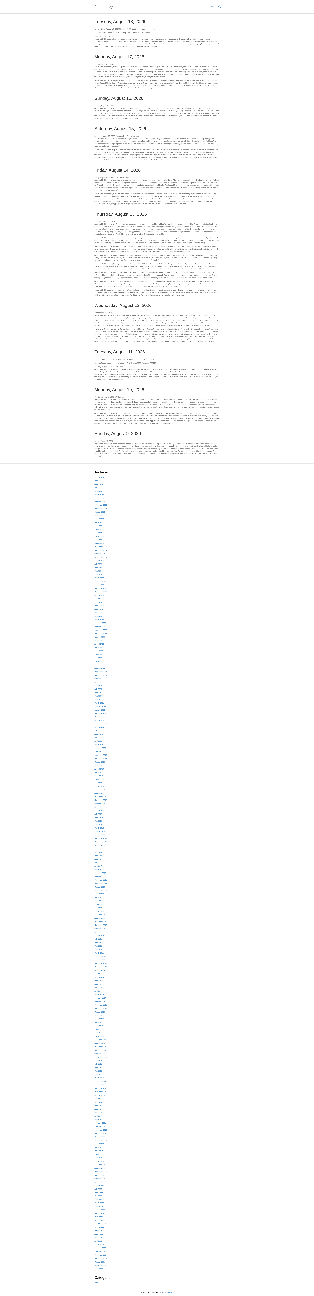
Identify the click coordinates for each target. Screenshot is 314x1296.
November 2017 (100, 842)
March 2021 (99, 703)
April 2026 (98, 491)
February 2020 (100, 748)
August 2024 (99, 561)
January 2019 (99, 793)
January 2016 (99, 918)
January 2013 (99, 1043)
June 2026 (98, 484)
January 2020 (99, 751)
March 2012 (99, 1078)
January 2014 (99, 1002)
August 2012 (99, 1061)
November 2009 (100, 1175)
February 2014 (100, 998)
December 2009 (100, 1172)
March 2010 (99, 1161)
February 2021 (100, 706)
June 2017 (98, 859)
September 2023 (100, 599)
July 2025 (98, 522)
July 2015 (98, 939)
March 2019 (99, 786)
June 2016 (98, 901)
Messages (98, 1283)
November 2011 (100, 1092)
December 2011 (100, 1088)
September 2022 (100, 640)
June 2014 (98, 984)
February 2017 (100, 873)
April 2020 (98, 741)
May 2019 (98, 779)
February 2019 (100, 790)
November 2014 (100, 967)
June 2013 (98, 1026)
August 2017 (99, 852)
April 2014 (98, 991)
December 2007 (100, 1255)
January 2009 (99, 1210)
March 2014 (99, 995)
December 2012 (100, 1047)
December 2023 (100, 588)
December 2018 (100, 797)
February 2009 (100, 1206)
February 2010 (100, 1165)
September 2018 (100, 807)
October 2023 (99, 595)
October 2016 (99, 887)
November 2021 (100, 675)
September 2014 (100, 974)
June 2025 (98, 526)
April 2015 (98, 949)
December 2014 (100, 963)
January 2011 (99, 1126)
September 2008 (100, 1224)
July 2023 (98, 606)
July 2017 (98, 856)
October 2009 (99, 1179)
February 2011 (100, 1123)
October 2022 (99, 637)
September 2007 (100, 1265)
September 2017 (100, 849)
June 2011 (98, 1109)
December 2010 (100, 1130)
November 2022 (100, 633)
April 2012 (98, 1074)
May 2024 (98, 571)
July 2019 (98, 772)
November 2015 (100, 925)
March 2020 (99, 745)
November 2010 (100, 1133)
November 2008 (100, 1217)
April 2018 (98, 824)
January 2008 (99, 1251)
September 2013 (100, 1015)
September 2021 (100, 682)
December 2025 (100, 505)
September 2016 (100, 890)
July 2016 (98, 897)
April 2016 (98, 908)
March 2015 (99, 953)
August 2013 (99, 1019)
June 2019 (98, 776)
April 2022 (98, 658)
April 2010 (98, 1158)
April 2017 (98, 866)
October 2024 (99, 554)
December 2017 (100, 838)
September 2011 (100, 1099)
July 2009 (98, 1189)
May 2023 (98, 613)
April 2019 (98, 783)
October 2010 (99, 1137)
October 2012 (99, 1054)
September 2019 (100, 765)
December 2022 (100, 630)
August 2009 (99, 1185)
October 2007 (99, 1262)
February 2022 (100, 665)
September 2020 (100, 724)
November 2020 (100, 717)
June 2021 (98, 692)
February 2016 (100, 915)
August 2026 (99, 477)
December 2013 (100, 1005)
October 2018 (99, 804)
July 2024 (98, 564)
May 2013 (98, 1029)
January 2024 (99, 585)
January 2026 (99, 502)
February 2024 (100, 581)
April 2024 (98, 574)
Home (212, 7)
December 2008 (100, 1213)
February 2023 (100, 623)
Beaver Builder (168, 1292)
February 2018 (100, 831)
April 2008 (98, 1241)
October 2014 (99, 970)
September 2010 (100, 1140)
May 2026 (98, 488)
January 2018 (99, 835)
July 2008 (98, 1231)
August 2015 (99, 936)
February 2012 (100, 1081)
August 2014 (99, 977)
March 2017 (99, 870)
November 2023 (100, 592)
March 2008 (99, 1244)
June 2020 (98, 734)
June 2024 (98, 568)
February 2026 (100, 498)
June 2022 (98, 651)
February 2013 (100, 1040)
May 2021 (98, 696)
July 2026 (98, 481)
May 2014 (98, 988)
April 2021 (98, 699)
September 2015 (100, 932)
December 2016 (100, 880)
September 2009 (100, 1182)
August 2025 (99, 519)
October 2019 (99, 762)
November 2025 (100, 509)
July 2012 (98, 1064)
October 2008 (99, 1220)
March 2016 (99, 911)
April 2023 (98, 616)
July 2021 (98, 689)
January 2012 (99, 1085)
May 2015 (98, 946)
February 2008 (100, 1248)
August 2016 (99, 894)
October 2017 (99, 845)
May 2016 (98, 904)
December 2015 (100, 922)
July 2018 (98, 814)
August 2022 (99, 644)
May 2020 (98, 738)
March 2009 (99, 1203)
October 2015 (99, 929)
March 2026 (99, 495)
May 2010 (98, 1154)
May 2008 (98, 1238)
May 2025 (98, 529)
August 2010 (99, 1144)
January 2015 (99, 960)
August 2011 (99, 1102)
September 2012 (100, 1057)
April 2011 (98, 1116)
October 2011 (99, 1095)
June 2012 (98, 1067)
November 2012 (100, 1050)
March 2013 (99, 1036)
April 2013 (98, 1033)
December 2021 (100, 672)
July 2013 (98, 1022)
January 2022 (99, 668)
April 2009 (98, 1199)
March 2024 (99, 578)
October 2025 (99, 512)
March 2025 (99, 536)
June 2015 (98, 943)
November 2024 (100, 550)
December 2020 (100, 713)
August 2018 (99, 810)
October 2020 (99, 720)
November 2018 (100, 800)
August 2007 (99, 1269)
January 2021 (99, 710)
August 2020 (99, 727)
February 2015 (100, 956)
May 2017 (98, 863)
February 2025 (100, 540)
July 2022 (98, 647)
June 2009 (98, 1192)
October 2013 (99, 1012)
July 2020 (98, 731)
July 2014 (98, 981)
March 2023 (99, 620)
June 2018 (98, 817)
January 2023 (99, 627)
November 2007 (100, 1258)
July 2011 (98, 1106)
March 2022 (99, 661)
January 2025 (99, 543)
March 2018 (99, 828)
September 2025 (100, 515)
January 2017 (99, 876)
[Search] (218, 7)
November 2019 (100, 758)
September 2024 (100, 557)
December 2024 (100, 547)
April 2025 (98, 533)
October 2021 (99, 679)
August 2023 (99, 602)
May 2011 (98, 1113)
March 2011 (99, 1120)
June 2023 (98, 609)
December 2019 (100, 755)
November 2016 (100, 883)
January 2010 (99, 1168)
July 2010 (98, 1147)
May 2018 (98, 821)
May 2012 (98, 1071)
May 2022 (98, 654)
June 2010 (98, 1151)
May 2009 (98, 1196)
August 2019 (99, 769)
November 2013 (100, 1008)
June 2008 (98, 1234)
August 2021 (99, 686)
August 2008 (99, 1227)
